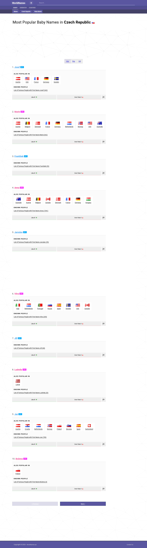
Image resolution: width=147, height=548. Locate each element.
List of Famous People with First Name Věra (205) (30, 317)
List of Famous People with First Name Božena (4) (30, 482)
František (18, 156)
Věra (16, 293)
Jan (16, 414)
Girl (80, 61)
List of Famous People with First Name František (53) (31, 166)
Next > (83, 504)
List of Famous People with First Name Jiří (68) (29, 348)
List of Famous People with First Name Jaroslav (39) (31, 242)
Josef (17, 67)
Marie (17, 111)
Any (67, 61)
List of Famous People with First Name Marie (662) (31, 135)
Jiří (15, 338)
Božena (19, 458)
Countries (32, 7)
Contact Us (130, 544)
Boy (73, 61)
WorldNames (18, 3)
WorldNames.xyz (32, 544)
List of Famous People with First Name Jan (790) (30, 437)
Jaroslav (18, 232)
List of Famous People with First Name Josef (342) (31, 90)
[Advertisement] (73, 44)
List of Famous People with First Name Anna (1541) (31, 211)
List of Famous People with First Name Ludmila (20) (31, 393)
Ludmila (18, 369)
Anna (16, 187)
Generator (23, 7)
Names (15, 7)
